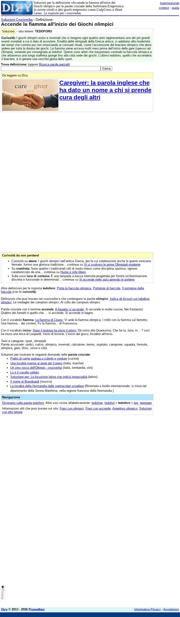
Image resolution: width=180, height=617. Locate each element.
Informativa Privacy (147, 609)
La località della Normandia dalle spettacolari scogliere (47, 386)
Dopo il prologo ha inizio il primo (54, 330)
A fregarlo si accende (69, 309)
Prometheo (37, 609)
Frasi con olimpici (72, 408)
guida (175, 8)
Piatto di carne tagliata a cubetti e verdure (38, 358)
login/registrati (169, 3)
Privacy (2, 594)
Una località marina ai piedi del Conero (36, 363)
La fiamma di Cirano (49, 320)
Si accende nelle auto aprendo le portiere (107, 279)
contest (164, 8)
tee (136, 403)
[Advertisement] (144, 447)
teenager (146, 403)
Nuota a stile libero (73, 272)
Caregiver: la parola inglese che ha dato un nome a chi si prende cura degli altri (105, 90)
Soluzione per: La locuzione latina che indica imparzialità (48, 377)
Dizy (4, 609)
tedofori (110, 403)
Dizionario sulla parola (23, 403)
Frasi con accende (98, 408)
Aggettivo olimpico (124, 408)
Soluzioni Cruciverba (17, 20)
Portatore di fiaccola (106, 288)
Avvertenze (171, 609)
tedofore (97, 403)
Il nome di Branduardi (24, 381)
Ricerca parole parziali (54, 64)
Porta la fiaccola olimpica (74, 288)
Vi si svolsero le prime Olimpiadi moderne (112, 264)
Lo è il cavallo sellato (24, 372)
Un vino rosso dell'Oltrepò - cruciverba (36, 367)
